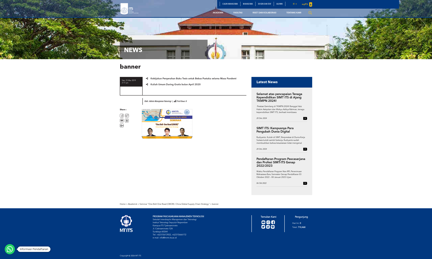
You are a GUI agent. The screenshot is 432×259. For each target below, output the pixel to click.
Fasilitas (237, 13)
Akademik (218, 13)
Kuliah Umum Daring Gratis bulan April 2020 (176, 84)
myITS (305, 4)
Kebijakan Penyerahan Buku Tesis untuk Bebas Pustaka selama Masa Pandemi (193, 78)
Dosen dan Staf (264, 4)
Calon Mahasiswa (230, 4)
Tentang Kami (293, 13)
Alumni (279, 4)
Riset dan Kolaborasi (264, 13)
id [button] (294, 4)
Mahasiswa (248, 4)
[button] (10, 249)
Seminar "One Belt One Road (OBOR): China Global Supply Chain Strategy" (175, 204)
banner (215, 204)
